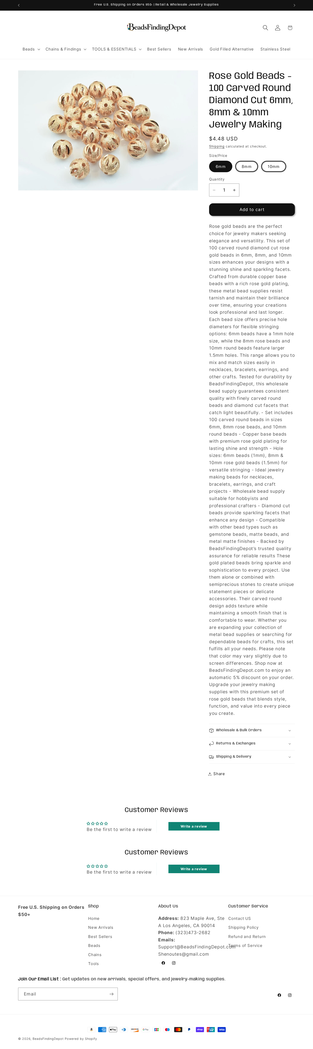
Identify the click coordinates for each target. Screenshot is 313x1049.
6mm (221, 166)
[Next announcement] (294, 5)
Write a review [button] (194, 826)
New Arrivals (100, 927)
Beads (94, 945)
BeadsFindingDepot (48, 1038)
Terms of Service (245, 945)
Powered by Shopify (81, 1038)
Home (94, 918)
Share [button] (219, 774)
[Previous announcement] (18, 5)
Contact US (239, 918)
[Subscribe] (111, 994)
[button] (30, 49)
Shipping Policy (243, 927)
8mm (247, 166)
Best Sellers (100, 936)
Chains (95, 954)
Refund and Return (247, 936)
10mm (274, 166)
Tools (93, 963)
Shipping (217, 146)
